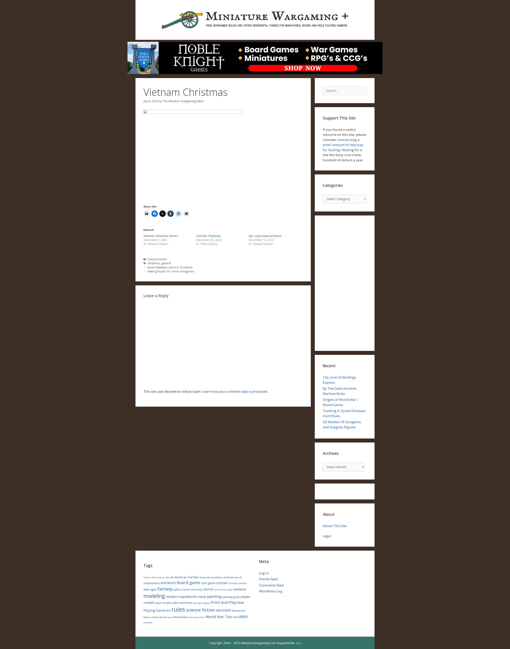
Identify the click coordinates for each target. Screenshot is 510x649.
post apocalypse (201, 602)
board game (188, 582)
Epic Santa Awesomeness (265, 236)
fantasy (165, 589)
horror (209, 589)
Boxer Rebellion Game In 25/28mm (170, 267)
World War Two (219, 616)
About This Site (335, 526)
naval (202, 596)
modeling (154, 595)
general (166, 263)
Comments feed (271, 585)
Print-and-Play (223, 602)
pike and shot (182, 603)
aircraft (170, 577)
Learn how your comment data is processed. (235, 391)
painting (214, 596)
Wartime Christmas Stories (160, 236)
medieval (239, 589)
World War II (180, 617)
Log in (264, 573)
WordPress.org (270, 591)
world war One (197, 617)
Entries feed (268, 579)
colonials (233, 583)
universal (156, 617)
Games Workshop (192, 589)
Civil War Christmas (208, 236)
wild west (167, 617)
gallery (177, 589)
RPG (168, 610)
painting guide (231, 597)
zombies (147, 622)
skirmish (223, 610)
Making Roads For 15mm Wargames (171, 271)
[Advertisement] (345, 283)
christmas (154, 263)
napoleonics (188, 596)
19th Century (158, 577)
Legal (327, 536)
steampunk (238, 610)
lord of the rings (223, 589)
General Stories (157, 259)
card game (208, 583)
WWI (235, 617)
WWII (243, 616)
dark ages (150, 589)
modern (172, 596)
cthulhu (242, 583)
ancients (168, 582)
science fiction (200, 610)
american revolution (210, 577)
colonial (221, 583)
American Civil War (186, 577)
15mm (146, 577)
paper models (163, 603)
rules (178, 609)
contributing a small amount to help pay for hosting (343, 144)
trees (146, 617)
